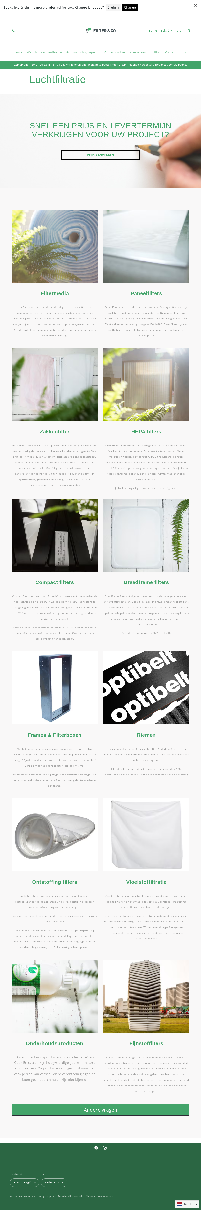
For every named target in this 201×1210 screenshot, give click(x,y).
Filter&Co (24, 1196)
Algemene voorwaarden (99, 1196)
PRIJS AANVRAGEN (100, 155)
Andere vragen (100, 1109)
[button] (14, 30)
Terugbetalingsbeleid (70, 1196)
